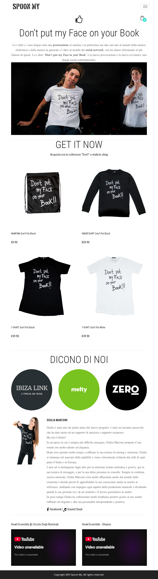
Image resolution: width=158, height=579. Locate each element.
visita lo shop (100, 154)
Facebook (55, 509)
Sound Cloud (74, 509)
